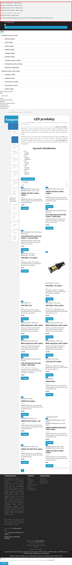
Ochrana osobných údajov (7, 103)
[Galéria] (29, 176)
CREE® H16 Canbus (28, 401)
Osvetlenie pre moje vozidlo (9, 35)
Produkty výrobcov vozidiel (13, 60)
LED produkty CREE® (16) (27, 157)
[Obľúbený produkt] (33, 208)
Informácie (4, 95)
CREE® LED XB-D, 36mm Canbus (30, 194)
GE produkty (27, 551)
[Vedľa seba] (27, 176)
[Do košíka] (22, 187)
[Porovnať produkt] (35, 208)
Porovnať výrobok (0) (28, 179)
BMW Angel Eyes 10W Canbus (32, 325)
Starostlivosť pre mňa (11, 85)
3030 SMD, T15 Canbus (54, 286)
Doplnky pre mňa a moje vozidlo (10, 71)
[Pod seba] (22, 176)
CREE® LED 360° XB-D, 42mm (31, 449)
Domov (2, 32)
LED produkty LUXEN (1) (27, 167)
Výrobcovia (43, 478)
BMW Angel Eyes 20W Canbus (57, 325)
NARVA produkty (9, 49)
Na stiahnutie (4, 104)
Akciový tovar (43, 480)
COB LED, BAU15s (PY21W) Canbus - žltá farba (31, 364)
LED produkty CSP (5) (26, 162)
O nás (1, 98)
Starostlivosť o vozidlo (11, 81)
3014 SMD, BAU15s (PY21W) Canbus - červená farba (31, 237)
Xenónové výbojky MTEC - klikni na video (11, 3)
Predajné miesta (4, 106)
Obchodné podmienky (6, 100)
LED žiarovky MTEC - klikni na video (9, 15)
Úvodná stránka (8, 551)
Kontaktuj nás (4, 108)
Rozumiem (4, 563)
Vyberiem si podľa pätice (12, 67)
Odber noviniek (44, 481)
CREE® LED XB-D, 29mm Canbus (54, 451)
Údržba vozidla (9, 88)
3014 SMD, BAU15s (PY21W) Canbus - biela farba (56, 215)
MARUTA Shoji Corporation (53, 308)
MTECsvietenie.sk (40, 541)
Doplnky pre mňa (10, 78)
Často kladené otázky (6, 91)
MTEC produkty (9, 46)
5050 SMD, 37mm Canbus (55, 305)
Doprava (2, 101)
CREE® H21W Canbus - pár (30, 421)
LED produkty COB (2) (26, 153)
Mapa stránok (43, 483)
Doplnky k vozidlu (10, 74)
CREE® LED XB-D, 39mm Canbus (54, 192)
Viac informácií (50, 560)
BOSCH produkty (9, 39)
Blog (1, 93)
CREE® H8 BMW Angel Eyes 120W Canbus (56, 428)
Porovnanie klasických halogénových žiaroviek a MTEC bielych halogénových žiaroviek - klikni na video (26, 18)
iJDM (22, 260)
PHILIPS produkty (10, 56)
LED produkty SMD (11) (26, 172)
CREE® (23, 197)
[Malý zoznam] (24, 176)
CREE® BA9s (50, 381)
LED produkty (9, 42)
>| (31, 470)
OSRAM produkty (10, 53)
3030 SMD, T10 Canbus (29, 258)
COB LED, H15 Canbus (53, 361)
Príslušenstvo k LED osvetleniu (13, 64)
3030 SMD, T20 (26, 305)
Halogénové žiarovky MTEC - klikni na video (11, 8)
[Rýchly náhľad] (25, 187)
